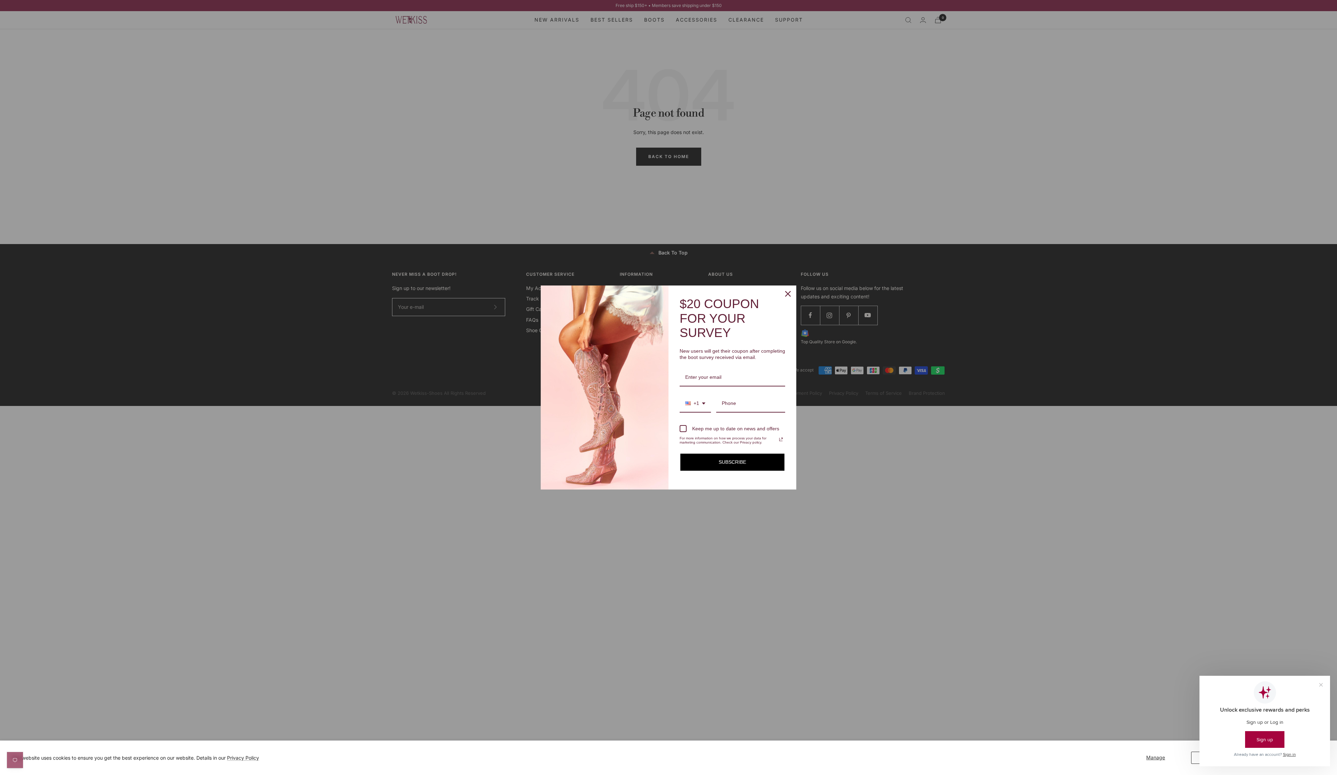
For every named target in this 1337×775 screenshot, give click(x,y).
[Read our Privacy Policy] (781, 439)
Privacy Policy (243, 758)
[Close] (788, 293)
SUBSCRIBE (732, 462)
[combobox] (695, 404)
